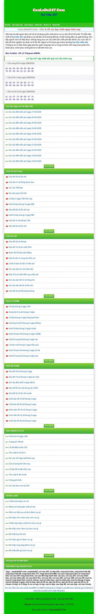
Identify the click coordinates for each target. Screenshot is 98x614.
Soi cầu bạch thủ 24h (18, 193)
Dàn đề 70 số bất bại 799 (19, 221)
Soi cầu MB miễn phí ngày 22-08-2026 (25, 139)
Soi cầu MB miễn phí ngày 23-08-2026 (25, 134)
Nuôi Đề (56, 25)
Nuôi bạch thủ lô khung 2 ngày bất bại (25, 323)
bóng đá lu (51, 588)
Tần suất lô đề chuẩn (18, 475)
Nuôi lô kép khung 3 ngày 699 (21, 204)
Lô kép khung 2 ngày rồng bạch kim (24, 318)
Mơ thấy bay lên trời (17, 534)
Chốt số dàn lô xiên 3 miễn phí (22, 264)
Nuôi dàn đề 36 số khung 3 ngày (22, 421)
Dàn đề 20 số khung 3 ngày (20, 371)
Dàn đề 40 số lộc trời (18, 177)
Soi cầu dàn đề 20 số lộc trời (21, 285)
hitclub (89, 588)
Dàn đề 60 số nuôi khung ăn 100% (23, 388)
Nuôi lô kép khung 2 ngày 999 (21, 215)
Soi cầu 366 (10, 588)
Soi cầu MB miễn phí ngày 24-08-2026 (25, 128)
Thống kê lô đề (15, 480)
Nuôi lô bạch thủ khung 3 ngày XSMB (25, 334)
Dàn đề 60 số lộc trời (18, 226)
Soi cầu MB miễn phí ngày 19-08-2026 (25, 156)
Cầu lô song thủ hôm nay (19, 464)
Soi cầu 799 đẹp (16, 188)
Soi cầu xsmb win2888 (26, 588)
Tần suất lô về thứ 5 (17, 453)
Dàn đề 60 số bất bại (17, 242)
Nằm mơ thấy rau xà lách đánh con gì (25, 512)
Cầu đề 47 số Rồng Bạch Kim (21, 182)
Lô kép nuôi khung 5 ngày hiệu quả (24, 345)
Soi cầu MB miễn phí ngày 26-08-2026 (25, 117)
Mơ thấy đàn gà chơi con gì (20, 550)
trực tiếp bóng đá (56, 591)
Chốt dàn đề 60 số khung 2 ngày (22, 404)
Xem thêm (49, 166)
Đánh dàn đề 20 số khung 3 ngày (23, 410)
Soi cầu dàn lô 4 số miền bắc (21, 269)
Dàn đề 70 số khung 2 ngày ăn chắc (24, 377)
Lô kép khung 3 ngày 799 (19, 307)
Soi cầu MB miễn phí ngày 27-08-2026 (25, 112)
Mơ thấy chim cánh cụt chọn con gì (23, 529)
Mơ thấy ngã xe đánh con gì (20, 540)
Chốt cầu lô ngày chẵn (18, 436)
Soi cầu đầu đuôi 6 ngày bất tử (22, 382)
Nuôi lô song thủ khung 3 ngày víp (23, 339)
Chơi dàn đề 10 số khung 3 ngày (23, 415)
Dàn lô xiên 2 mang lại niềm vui (22, 258)
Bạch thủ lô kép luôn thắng (20, 253)
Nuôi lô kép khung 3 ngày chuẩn (22, 329)
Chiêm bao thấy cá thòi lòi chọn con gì (25, 523)
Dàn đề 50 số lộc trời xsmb (20, 393)
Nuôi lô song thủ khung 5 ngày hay (23, 356)
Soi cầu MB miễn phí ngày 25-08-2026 (25, 123)
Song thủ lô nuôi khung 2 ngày (22, 312)
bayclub (37, 591)
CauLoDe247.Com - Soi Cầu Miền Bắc (56, 599)
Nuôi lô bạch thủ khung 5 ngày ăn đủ (24, 350)
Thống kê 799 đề (16, 442)
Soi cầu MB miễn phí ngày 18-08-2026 (25, 161)
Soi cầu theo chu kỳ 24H (19, 486)
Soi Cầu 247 (49, 14)
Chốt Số (38, 25)
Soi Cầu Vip (17, 25)
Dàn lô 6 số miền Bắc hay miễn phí (23, 274)
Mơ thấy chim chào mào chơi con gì (24, 518)
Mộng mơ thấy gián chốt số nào (22, 507)
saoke (45, 591)
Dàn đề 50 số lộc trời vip (19, 210)
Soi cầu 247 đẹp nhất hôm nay (22, 458)
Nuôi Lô (47, 25)
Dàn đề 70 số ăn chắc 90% (20, 247)
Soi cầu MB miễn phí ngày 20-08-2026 (25, 150)
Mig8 (59, 588)
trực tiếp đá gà (77, 588)
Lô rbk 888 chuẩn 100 (18, 447)
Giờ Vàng (28, 25)
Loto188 (66, 588)
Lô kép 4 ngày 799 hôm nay (20, 199)
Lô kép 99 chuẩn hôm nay (20, 469)
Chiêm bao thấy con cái (19, 501)
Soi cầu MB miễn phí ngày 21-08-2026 (25, 145)
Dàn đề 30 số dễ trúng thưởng (21, 291)
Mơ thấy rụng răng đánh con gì (22, 545)
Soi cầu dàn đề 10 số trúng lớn (22, 280)
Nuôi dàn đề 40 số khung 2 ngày (22, 399)
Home (7, 25)
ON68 (41, 588)
